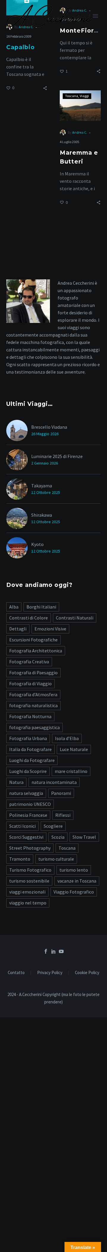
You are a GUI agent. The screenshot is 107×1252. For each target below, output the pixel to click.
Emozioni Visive (50, 629)
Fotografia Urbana (28, 738)
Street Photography (30, 848)
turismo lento (73, 870)
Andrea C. (79, 132)
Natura (16, 782)
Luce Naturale (74, 749)
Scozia (57, 837)
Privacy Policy (49, 973)
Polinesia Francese (28, 815)
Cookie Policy (87, 973)
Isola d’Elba (67, 738)
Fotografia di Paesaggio (33, 672)
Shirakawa (41, 515)
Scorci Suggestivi (26, 837)
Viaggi (84, 96)
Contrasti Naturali (74, 618)
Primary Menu (95, 16)
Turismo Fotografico (30, 870)
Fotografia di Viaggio (30, 683)
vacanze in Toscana (76, 881)
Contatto (16, 973)
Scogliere (53, 826)
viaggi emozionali (27, 892)
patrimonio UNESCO (30, 804)
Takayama (41, 486)
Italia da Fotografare (30, 749)
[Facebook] (45, 951)
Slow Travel (84, 837)
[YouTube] (61, 951)
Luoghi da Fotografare (32, 760)
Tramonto (19, 859)
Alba (13, 607)
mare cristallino (71, 771)
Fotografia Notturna (30, 716)
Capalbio (20, 47)
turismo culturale (56, 859)
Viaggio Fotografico (74, 892)
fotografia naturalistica (33, 705)
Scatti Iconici (22, 826)
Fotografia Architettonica (35, 651)
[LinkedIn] (53, 951)
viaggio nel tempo (27, 903)
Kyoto (37, 544)
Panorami (61, 793)
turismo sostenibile (29, 881)
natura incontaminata (54, 782)
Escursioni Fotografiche (33, 640)
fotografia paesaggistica (34, 727)
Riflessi (62, 815)
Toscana (71, 96)
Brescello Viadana (49, 427)
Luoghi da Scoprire (28, 771)
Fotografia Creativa (29, 662)
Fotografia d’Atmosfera (33, 694)
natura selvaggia (26, 793)
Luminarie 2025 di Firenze (57, 456)
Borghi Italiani (41, 607)
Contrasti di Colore (28, 618)
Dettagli (17, 629)
